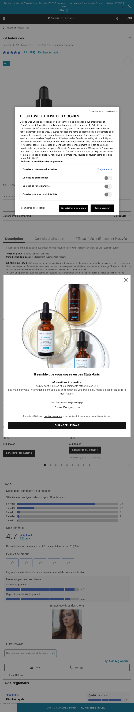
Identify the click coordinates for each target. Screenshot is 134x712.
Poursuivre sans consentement (103, 111)
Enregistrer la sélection (73, 208)
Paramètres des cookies (33, 208)
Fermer (126, 280)
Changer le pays (67, 425)
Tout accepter (102, 208)
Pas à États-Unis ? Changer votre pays (67, 402)
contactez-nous (53, 416)
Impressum (56, 161)
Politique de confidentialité (35, 161)
